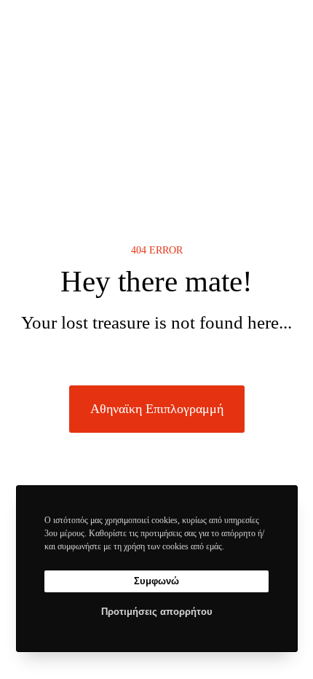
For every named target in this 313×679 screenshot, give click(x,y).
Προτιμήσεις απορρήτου (157, 611)
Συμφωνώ (156, 581)
